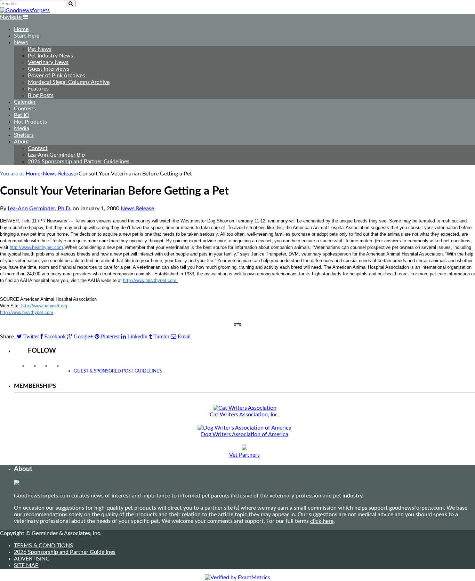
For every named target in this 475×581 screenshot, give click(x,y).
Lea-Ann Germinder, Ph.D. (39, 208)
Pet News (39, 49)
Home (21, 29)
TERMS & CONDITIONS (43, 545)
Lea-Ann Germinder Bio (56, 155)
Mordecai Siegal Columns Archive (69, 82)
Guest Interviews (48, 69)
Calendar (25, 102)
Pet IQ (22, 115)
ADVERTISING (32, 559)
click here (321, 521)
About (21, 141)
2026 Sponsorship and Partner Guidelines (78, 161)
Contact (38, 148)
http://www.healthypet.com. (150, 280)
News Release (137, 208)
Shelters (24, 135)
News (21, 42)
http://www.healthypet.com (36, 247)
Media (21, 128)
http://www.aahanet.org (44, 305)
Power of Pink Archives (56, 75)
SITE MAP (26, 565)
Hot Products (30, 122)
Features (38, 89)
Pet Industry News (50, 55)
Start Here (26, 36)
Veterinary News (48, 62)
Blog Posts (41, 95)
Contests (25, 108)
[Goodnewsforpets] (25, 10)
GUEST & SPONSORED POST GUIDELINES (118, 371)
